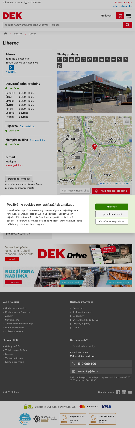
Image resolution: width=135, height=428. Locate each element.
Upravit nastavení (112, 214)
